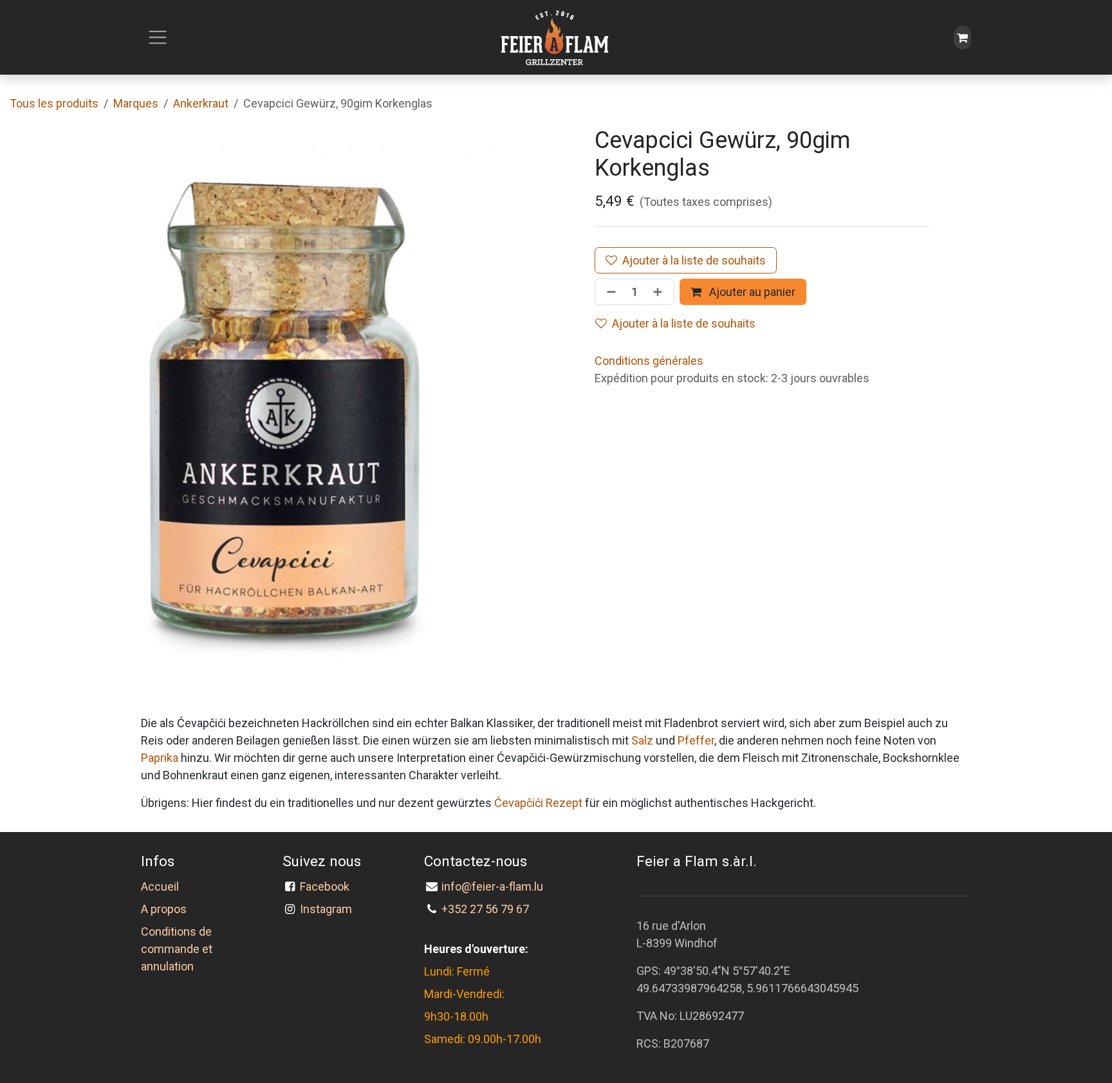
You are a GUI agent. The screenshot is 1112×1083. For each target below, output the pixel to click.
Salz (642, 740)
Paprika (159, 757)
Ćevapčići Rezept (538, 803)
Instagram (326, 909)
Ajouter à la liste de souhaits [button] (683, 323)
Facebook (327, 886)
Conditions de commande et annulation (176, 949)
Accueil (160, 886)
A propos (164, 909)
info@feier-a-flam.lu (492, 886)
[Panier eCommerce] (962, 38)
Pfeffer (696, 740)
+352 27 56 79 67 (485, 909)
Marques (135, 103)
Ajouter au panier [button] (751, 292)
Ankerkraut (200, 103)
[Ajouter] (660, 291)
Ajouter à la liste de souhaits (694, 260)
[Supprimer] (608, 291)
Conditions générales (649, 360)
